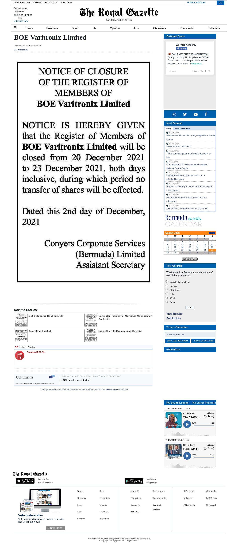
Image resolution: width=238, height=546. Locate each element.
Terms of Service (111, 389)
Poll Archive (173, 318)
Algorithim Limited (40, 331)
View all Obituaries (177, 340)
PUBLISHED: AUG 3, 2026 (177, 440)
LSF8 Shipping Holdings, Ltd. (46, 315)
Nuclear (173, 286)
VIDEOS (37, 2)
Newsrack (104, 518)
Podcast (212, 504)
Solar (172, 294)
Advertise (135, 511)
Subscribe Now (21, 21)
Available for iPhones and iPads (45, 481)
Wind (172, 298)
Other (172, 302)
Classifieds (186, 28)
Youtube (212, 491)
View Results (174, 313)
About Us (134, 491)
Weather (104, 504)
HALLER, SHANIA (175, 334)
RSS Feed (212, 498)
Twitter (189, 498)
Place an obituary (204, 340)
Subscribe (214, 28)
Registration (159, 491)
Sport (75, 28)
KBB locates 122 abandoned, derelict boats (186, 208)
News (29, 28)
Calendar (104, 511)
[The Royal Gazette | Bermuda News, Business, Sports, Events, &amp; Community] (119, 12)
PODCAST (60, 2)
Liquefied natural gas (180, 281)
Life (94, 28)
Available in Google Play (152, 481)
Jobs (136, 28)
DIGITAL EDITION (22, 2)
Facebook (190, 491)
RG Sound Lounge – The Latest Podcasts (191, 402)
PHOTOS (48, 2)
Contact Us (135, 498)
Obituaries (159, 28)
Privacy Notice (160, 498)
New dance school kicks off (179, 146)
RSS (70, 2)
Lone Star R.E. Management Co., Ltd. (120, 331)
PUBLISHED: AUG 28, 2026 (178, 408)
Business (52, 28)
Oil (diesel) (175, 290)
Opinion (115, 28)
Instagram (190, 504)
